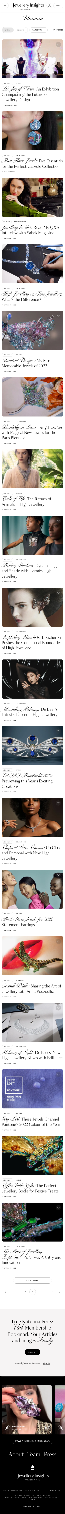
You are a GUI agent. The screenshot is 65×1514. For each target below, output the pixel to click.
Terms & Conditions (12, 1491)
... (18, 1292)
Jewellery (8, 83)
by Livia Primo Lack (10, 105)
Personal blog (20, 222)
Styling (19, 493)
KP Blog (7, 222)
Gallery (19, 355)
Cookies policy (54, 1491)
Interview (20, 980)
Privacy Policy (33, 1491)
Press (50, 1454)
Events (18, 83)
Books (18, 1180)
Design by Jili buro (32, 1507)
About (16, 1454)
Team (33, 1454)
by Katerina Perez (9, 238)
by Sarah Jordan (8, 172)
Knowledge (21, 155)
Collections (21, 421)
